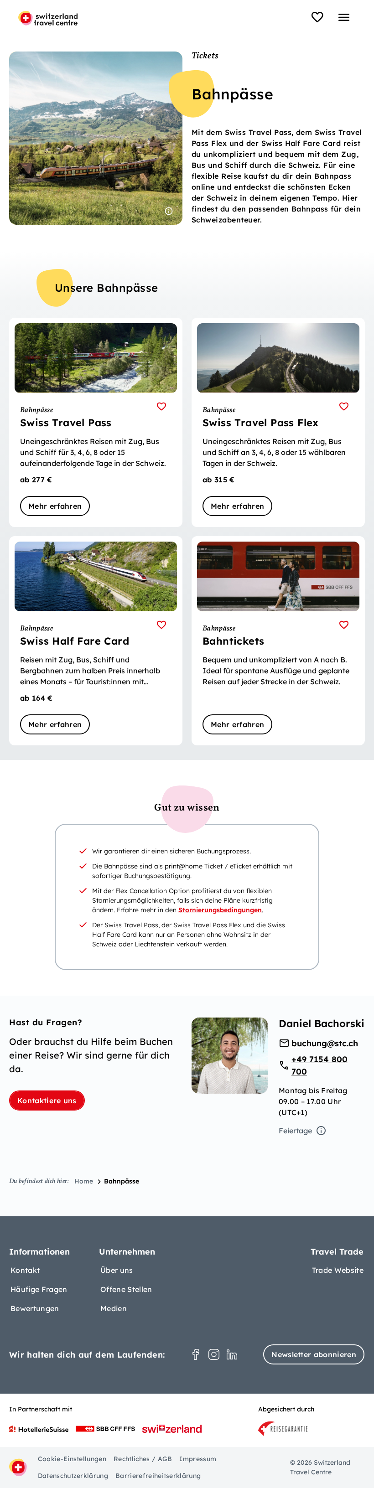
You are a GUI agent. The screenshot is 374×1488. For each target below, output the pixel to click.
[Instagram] (213, 1354)
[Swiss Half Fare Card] (95, 640)
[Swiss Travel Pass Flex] (278, 422)
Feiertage (295, 1130)
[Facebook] (195, 1354)
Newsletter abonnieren (313, 1354)
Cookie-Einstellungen (72, 1459)
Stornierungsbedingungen (220, 910)
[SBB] (105, 1428)
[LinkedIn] (232, 1354)
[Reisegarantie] (282, 1428)
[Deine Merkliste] (317, 17)
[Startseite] (48, 18)
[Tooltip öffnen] (168, 211)
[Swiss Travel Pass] (95, 422)
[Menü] (344, 17)
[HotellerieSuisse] (38, 1428)
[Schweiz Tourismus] (172, 1428)
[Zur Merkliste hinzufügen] (161, 407)
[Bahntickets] (278, 640)
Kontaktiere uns (47, 1100)
